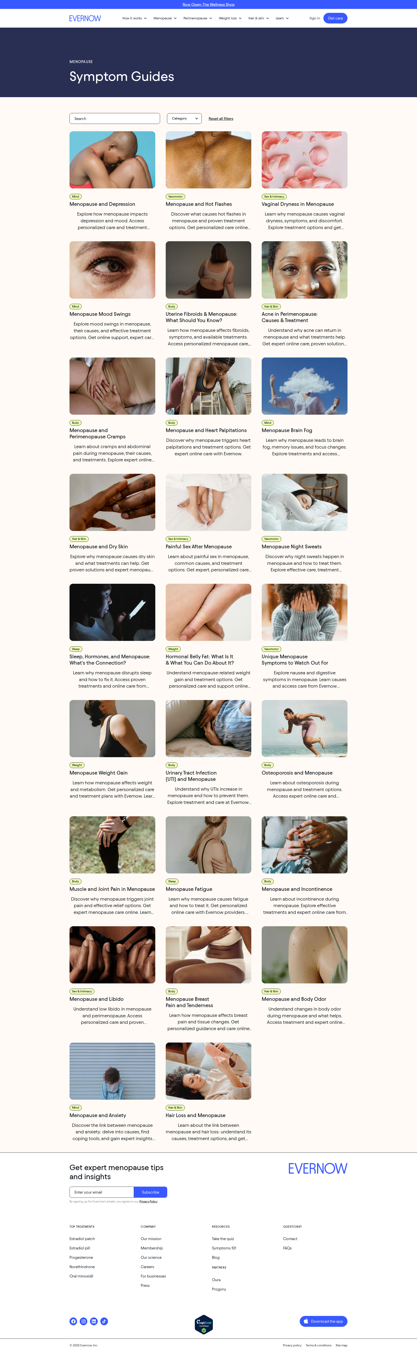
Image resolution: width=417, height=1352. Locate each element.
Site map (342, 1345)
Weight (173, 649)
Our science (151, 1257)
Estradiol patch (82, 1239)
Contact (290, 1239)
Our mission (151, 1239)
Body (171, 306)
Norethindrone (82, 1267)
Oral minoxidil (81, 1276)
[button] (134, 18)
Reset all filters (221, 118)
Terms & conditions (318, 1345)
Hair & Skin (271, 306)
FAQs (287, 1248)
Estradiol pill (80, 1248)
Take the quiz (223, 1239)
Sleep (76, 649)
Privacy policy (292, 1345)
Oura (216, 1280)
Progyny (219, 1289)
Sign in (314, 18)
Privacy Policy (148, 1201)
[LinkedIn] (94, 1321)
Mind (75, 196)
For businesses (153, 1276)
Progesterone (81, 1257)
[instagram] (83, 1321)
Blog (216, 1257)
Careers (147, 1267)
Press (145, 1285)
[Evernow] (318, 1169)
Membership (152, 1248)
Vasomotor (175, 196)
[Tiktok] (104, 1321)
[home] (86, 18)
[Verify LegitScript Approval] (204, 1325)
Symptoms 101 (224, 1248)
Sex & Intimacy (274, 196)
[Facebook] (73, 1321)
